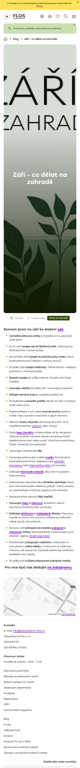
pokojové (57, 528)
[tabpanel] (40, 28)
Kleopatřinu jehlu (40, 465)
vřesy (25, 503)
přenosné (15, 532)
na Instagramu (59, 567)
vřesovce (37, 503)
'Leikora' (36, 426)
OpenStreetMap (68, 614)
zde (60, 329)
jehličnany (27, 513)
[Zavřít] (78, 2)
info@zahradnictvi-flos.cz (29, 631)
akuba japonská (39, 536)
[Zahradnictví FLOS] (14, 16)
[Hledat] (66, 16)
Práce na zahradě (58, 318)
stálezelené (44, 513)
